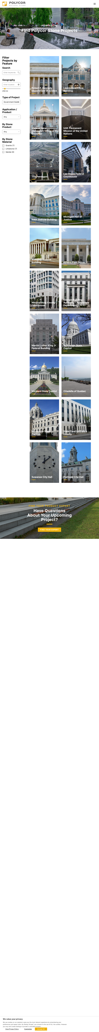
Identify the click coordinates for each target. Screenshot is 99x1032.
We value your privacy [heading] (13, 1019)
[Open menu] (95, 4)
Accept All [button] (41, 1029)
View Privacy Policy (12, 1029)
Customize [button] (28, 1029)
